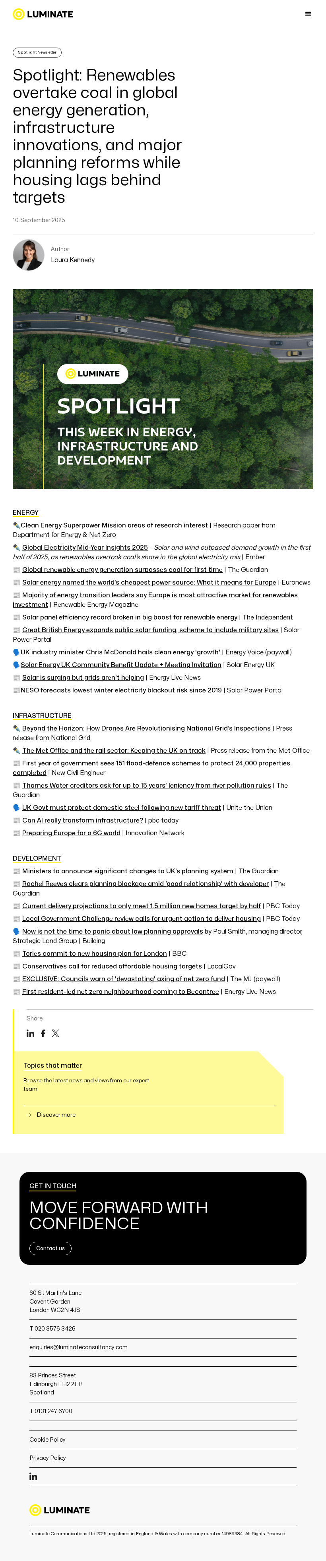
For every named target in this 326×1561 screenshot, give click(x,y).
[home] (43, 14)
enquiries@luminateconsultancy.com (78, 1347)
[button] (308, 14)
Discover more (56, 1115)
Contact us (50, 1248)
